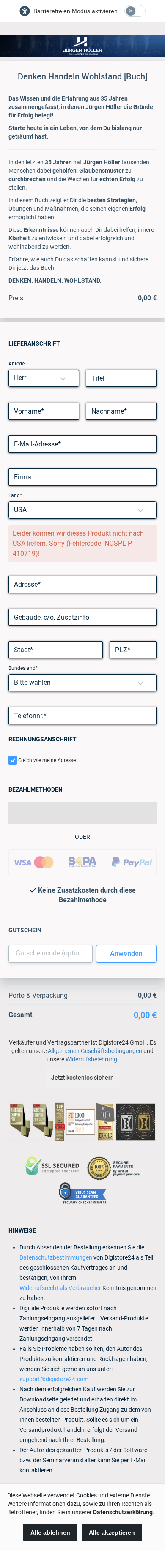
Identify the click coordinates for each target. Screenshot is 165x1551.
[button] (63, 378)
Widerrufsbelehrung (91, 1059)
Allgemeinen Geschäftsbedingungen (95, 1051)
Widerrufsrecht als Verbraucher (60, 1287)
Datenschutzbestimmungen (55, 1257)
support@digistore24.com (53, 1379)
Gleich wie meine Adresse (47, 760)
